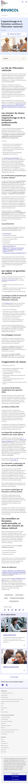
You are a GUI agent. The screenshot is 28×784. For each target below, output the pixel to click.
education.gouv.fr (4, 695)
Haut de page (14, 677)
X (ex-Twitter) (6, 685)
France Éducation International (7, 693)
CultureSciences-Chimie (5, 717)
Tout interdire (15, 776)
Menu (26, 2)
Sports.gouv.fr (3, 751)
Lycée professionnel (9, 635)
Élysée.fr (2, 739)
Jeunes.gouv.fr (3, 749)
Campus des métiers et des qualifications (14, 253)
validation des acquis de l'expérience (14, 440)
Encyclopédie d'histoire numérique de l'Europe (10, 729)
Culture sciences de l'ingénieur (6, 721)
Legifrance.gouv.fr (4, 745)
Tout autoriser (15, 779)
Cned (2, 705)
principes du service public (8, 280)
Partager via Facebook (5, 610)
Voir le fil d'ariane (4, 15)
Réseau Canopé (4, 707)
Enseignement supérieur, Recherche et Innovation (10, 701)
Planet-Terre (3, 723)
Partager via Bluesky (12, 610)
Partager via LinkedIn (16, 610)
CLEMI (2, 709)
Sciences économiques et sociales (7, 731)
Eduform (8, 303)
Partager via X (8, 610)
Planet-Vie (3, 727)
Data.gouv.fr (3, 741)
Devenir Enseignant (4, 697)
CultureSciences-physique (6, 725)
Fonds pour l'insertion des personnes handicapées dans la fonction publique (13, 249)
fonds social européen (8, 246)
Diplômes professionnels (11, 667)
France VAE (13, 460)
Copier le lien (23, 610)
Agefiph (5, 248)
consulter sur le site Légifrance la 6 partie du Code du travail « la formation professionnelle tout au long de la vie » (14, 105)
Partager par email (19, 610)
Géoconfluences (4, 734)
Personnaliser (15, 774)
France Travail (6, 233)
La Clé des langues (4, 719)
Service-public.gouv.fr (5, 747)
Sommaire (5, 58)
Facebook (2, 685)
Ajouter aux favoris (15, 34)
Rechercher (22, 2)
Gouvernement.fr (4, 743)
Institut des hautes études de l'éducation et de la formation (12, 699)
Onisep (2, 703)
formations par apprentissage (11, 158)
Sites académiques (4, 712)
